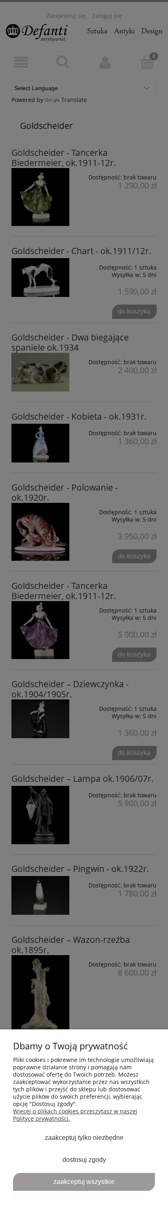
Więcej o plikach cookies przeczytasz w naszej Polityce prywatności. (75, 1114)
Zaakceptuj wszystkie (84, 1181)
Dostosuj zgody (84, 1159)
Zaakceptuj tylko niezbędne (84, 1137)
